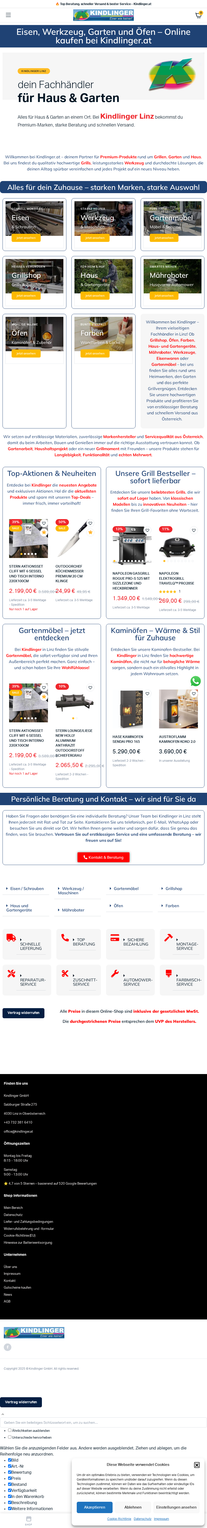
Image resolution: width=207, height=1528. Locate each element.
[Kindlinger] (103, 15)
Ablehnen (133, 1507)
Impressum (161, 1518)
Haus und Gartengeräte (19, 907)
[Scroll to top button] (3, 1414)
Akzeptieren (95, 1507)
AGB (7, 1301)
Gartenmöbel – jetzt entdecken (52, 634)
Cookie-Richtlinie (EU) (19, 1235)
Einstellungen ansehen (176, 1507)
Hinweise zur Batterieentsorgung (28, 1242)
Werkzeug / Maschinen (71, 890)
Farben (172, 905)
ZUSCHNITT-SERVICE (85, 982)
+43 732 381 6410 (18, 1122)
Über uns (10, 1267)
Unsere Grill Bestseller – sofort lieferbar (155, 477)
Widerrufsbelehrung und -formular (29, 1229)
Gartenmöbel (126, 888)
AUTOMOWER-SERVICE (138, 982)
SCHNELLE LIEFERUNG (31, 946)
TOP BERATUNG (84, 942)
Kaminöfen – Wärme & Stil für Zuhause (155, 634)
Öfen (118, 905)
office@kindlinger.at (18, 1131)
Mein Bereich (13, 1208)
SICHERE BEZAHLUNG (135, 942)
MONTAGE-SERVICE (187, 946)
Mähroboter (73, 909)
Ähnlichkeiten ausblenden (30, 1431)
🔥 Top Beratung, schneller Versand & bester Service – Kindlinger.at (103, 4)
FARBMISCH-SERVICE (189, 982)
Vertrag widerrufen (23, 1013)
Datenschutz (142, 1518)
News (8, 1294)
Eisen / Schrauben (27, 888)
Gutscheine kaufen (17, 1287)
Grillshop (174, 888)
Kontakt (10, 1281)
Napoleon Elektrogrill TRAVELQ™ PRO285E (176, 578)
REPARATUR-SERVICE (33, 982)
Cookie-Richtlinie (119, 1518)
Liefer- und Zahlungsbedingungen (28, 1222)
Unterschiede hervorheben (31, 1437)
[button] (196, 1464)
